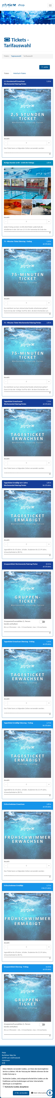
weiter (45, 67)
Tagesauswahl (16, 56)
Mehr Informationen (40, 1093)
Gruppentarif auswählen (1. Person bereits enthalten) (17, 622)
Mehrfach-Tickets (19, 73)
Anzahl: (7, 139)
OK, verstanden (22, 1093)
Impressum (6, 1060)
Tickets (6, 73)
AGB (3, 1063)
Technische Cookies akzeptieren (17, 1087)
